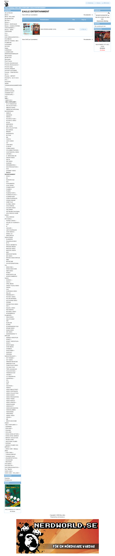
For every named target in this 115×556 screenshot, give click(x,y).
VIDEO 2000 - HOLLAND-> (12, 473)
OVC (7, 289)
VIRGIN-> (9, 417)
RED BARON (9, 309)
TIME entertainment (11, 369)
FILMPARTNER (10, 196)
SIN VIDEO (9, 332)
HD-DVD (7, 46)
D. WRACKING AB (11, 155)
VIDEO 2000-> (9, 471)
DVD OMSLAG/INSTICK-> (12, 37)
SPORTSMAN (10, 345)
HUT (7, 224)
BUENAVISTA (10, 133)
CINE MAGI (9, 144)
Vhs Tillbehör (8, 469)
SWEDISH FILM (10, 363)
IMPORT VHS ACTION (12, 437)
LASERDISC (8, 50)
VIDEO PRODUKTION (12, 397)
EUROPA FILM (10, 180)
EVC (7, 181)
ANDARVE (9, 115)
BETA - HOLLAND (10, 16)
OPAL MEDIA (9, 283)
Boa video (62, 515)
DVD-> (7, 35)
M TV (7, 243)
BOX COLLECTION (11, 128)
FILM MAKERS (10, 183)
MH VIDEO (9, 256)
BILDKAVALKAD (9, 18)
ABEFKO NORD (10, 107)
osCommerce (61, 517)
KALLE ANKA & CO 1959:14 (12, 509)
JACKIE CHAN (10, 439)
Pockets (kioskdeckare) (11, 63)
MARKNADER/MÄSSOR (11, 53)
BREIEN (8, 131)
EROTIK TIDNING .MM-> (12, 40)
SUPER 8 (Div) (9, 89)
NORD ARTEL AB (11, 274)
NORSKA (8, 443)
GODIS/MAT (8, 44)
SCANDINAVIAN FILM (12, 326)
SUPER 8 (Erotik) (9, 91)
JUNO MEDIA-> (10, 231)
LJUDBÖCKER (9, 52)
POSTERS (8, 81)
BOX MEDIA (9, 130)
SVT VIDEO (9, 360)
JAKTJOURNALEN (11, 230)
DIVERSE (8, 163)
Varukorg (97, 23)
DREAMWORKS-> (11, 165)
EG (7, 178)
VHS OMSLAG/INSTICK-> (12, 467)
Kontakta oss (8, 480)
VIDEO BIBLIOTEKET (12, 389)
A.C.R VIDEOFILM (11, 104)
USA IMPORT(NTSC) (11, 458)
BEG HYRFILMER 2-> (12, 424)
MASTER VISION (11, 250)
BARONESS (9, 124)
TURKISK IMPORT (11, 454)
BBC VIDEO (9, 126)
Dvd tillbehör (8, 39)
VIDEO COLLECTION (12, 393)
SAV (7, 321)
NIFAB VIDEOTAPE (11, 269)
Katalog (11, 7)
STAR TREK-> (9, 452)
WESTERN (9, 461)
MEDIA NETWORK (11, 254)
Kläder (6, 48)
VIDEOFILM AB (10, 404)
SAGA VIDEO (10, 317)
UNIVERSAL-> (10, 378)
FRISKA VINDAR (10, 200)
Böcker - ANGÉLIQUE (11, 24)
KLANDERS (9, 239)
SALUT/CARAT (10, 319)
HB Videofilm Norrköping (12, 211)
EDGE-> (8, 176)
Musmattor (8, 59)
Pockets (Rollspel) (10, 68)
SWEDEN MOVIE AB (12, 361)
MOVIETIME (9, 261)
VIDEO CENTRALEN (12, 391)
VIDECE (8, 387)
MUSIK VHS (8, 57)
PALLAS (8, 293)
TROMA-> (9, 374)
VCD (6, 96)
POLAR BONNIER (11, 298)
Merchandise (8, 55)
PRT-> (8, 306)
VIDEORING (9, 413)
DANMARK (9, 426)
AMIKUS (8, 113)
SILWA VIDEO (10, 330)
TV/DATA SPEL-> (9, 94)
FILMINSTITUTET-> (11, 194)
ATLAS (8, 122)
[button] (89, 3)
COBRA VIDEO (10, 148)
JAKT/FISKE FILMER (11, 441)
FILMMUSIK (8, 42)
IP (6, 226)
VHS (16, 7)
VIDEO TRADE (10, 398)
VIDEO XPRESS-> (11, 402)
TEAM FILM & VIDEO (12, 365)
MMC (7, 259)
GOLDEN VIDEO (11, 207)
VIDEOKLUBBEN (11, 410)
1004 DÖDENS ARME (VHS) (48, 29)
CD (7, 142)
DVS (7, 168)
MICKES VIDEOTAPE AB (13, 257)
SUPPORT (9, 352)
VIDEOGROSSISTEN (12, 408)
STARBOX (9, 348)
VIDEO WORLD (10, 400)
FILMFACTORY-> (11, 193)
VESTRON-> (9, 385)
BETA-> (7, 15)
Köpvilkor (7, 478)
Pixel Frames (8, 61)
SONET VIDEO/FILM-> (12, 341)
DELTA (8, 159)
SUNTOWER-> (10, 350)
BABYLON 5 (9, 100)
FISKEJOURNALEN (11, 198)
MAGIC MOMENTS (11, 245)
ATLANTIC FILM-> (11, 118)
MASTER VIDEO (10, 248)
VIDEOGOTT (10, 406)
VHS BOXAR (9, 460)
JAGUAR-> (9, 228)
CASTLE (8, 139)
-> (6, 98)
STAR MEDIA (9, 346)
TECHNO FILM (10, 367)
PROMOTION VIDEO (12, 304)
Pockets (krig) (9, 66)
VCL (7, 380)
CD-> (6, 33)
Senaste (6, 482)
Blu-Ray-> (7, 20)
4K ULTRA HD (9, 13)
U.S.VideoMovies (10, 376)
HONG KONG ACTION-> (12, 434)
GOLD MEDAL (10, 206)
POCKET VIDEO (10, 296)
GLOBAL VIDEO (10, 204)
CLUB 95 (8, 146)
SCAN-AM (9, 322)
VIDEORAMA (9, 411)
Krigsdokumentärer (11, 241)
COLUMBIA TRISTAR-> (12, 150)
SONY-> (8, 343)
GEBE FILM (9, 202)
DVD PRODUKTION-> (12, 167)
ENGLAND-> (9, 428)
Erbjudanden (98, 29)
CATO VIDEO (10, 141)
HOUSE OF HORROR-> (13, 222)
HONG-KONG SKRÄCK (12, 436)
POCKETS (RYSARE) (11, 70)
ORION (8, 287)
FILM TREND (10, 185)
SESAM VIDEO (10, 328)
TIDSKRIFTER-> (9, 92)
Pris (74, 19)
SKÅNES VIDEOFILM (12, 337)
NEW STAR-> (10, 267)
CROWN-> (9, 154)
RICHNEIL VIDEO (11, 311)
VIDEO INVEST (10, 395)
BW (7, 137)
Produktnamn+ (44, 19)
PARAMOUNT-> (10, 295)
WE (7, 419)
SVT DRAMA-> (10, 358)
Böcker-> (7, 22)
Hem (6, 7)
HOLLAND (8, 432)
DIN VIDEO (9, 161)
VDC (7, 384)
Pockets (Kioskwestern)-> (12, 65)
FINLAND (8, 430)
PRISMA (8, 302)
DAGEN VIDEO (10, 157)
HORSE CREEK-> (11, 220)
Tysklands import (10, 456)
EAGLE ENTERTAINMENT (38, 7)
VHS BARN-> (8, 463)
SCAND (8, 324)
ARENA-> (8, 116)
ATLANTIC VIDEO (11, 120)
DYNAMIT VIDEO (11, 170)
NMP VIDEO (9, 270)
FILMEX (8, 191)
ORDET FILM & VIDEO (12, 285)
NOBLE (8, 272)
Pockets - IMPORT (10, 76)
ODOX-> (8, 282)
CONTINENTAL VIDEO (12, 152)
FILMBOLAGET (10, 187)
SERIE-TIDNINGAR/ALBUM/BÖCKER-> (13, 85)
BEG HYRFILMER (24, 7)
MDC (7, 252)
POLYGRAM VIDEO (11, 300)
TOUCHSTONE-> (11, 371)
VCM (7, 382)
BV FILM (8, 135)
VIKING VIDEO (10, 415)
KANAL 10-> (9, 233)
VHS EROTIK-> (9, 465)
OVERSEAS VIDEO (11, 291)
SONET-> (8, 339)
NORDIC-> (9, 280)
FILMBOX (9, 189)
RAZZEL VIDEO (10, 308)
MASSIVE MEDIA (11, 246)
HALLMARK (9, 209)
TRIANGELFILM (10, 372)
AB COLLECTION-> (11, 105)
